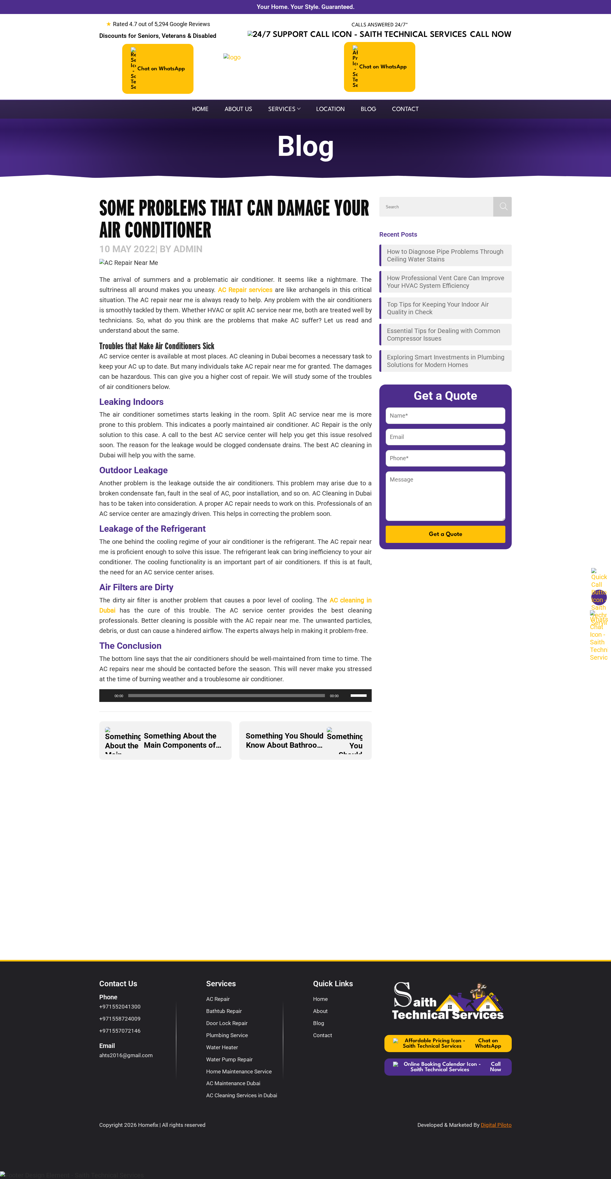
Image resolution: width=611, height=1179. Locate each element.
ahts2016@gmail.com (126, 1055)
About (320, 1011)
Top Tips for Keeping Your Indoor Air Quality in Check (438, 308)
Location (330, 109)
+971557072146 (120, 1031)
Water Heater (222, 1047)
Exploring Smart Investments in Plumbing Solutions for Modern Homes (445, 361)
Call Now (491, 35)
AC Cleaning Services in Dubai (241, 1095)
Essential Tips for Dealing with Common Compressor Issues (443, 334)
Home (200, 109)
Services (282, 109)
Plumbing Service (227, 1035)
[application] (235, 695)
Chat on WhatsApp (161, 69)
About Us (238, 109)
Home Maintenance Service (239, 1071)
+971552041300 (120, 1006)
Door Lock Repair (227, 1023)
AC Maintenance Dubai (233, 1083)
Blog (368, 109)
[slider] (360, 695)
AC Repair (218, 999)
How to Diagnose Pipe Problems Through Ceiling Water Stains (445, 255)
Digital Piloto (496, 1125)
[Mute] (345, 695)
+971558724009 (120, 1019)
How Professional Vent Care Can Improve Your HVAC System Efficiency (445, 281)
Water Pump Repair (229, 1059)
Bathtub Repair (224, 1011)
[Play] (107, 695)
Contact (405, 109)
